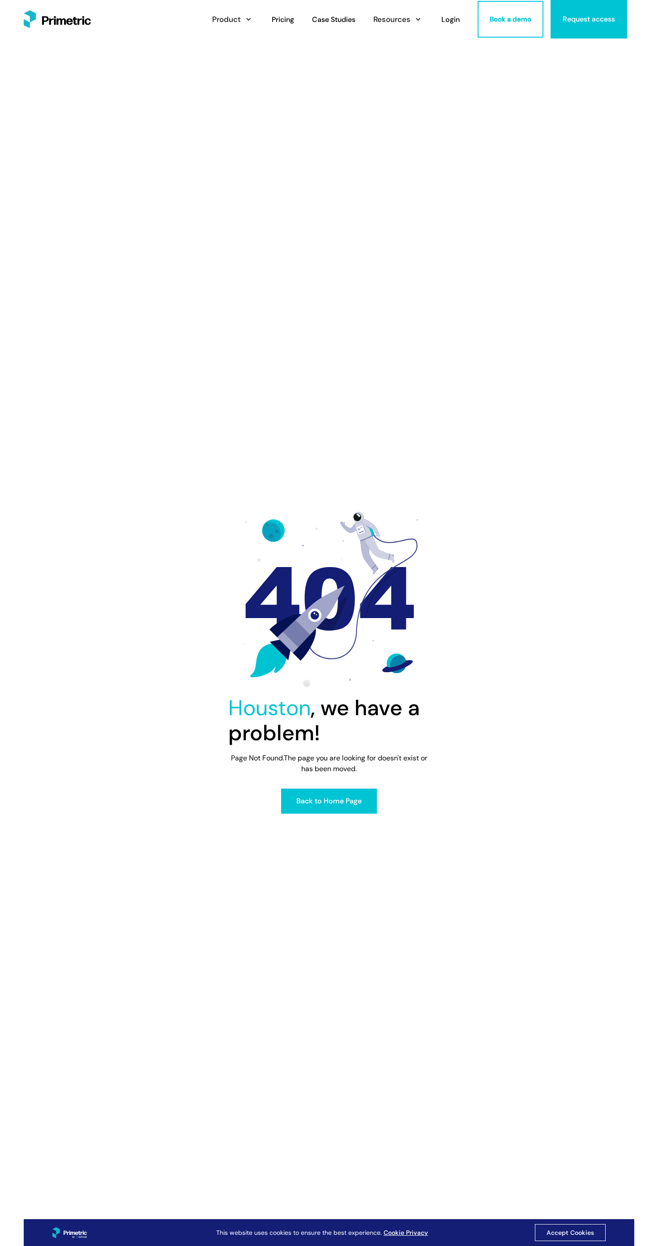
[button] (233, 19)
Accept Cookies (570, 1233)
